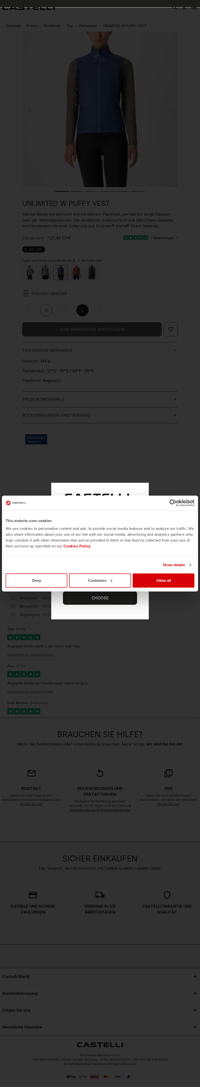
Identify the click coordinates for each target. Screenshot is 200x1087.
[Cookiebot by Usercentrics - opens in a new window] (173, 503)
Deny (36, 580)
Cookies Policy (76, 546)
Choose (100, 597)
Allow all (163, 580)
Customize (97, 580)
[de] (28, 7)
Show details (174, 565)
